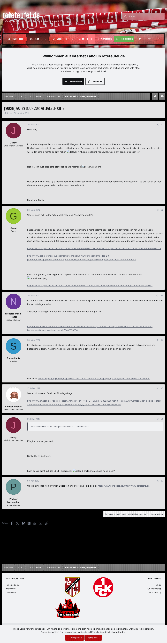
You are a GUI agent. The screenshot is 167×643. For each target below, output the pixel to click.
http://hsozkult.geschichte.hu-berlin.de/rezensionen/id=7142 (58, 285)
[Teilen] (158, 125)
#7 (162, 481)
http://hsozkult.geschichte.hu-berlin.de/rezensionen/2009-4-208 (60, 248)
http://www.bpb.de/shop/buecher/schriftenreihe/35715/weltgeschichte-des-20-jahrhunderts (88, 259)
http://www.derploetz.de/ (111, 485)
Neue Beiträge (12, 585)
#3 (162, 295)
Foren (36, 39)
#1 (162, 124)
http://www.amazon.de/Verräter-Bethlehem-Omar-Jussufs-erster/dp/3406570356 (69, 326)
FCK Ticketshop (154, 588)
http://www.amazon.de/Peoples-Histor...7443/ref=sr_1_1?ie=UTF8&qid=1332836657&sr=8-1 (74, 400)
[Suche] (159, 39)
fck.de (158, 585)
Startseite (17, 39)
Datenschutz (11, 592)
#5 (162, 388)
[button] (46, 39)
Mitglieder (87, 39)
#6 (162, 419)
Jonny (9, 113)
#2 (162, 210)
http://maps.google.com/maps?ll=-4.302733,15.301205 (66, 378)
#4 (162, 340)
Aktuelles (62, 39)
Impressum (10, 588)
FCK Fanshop (155, 592)
